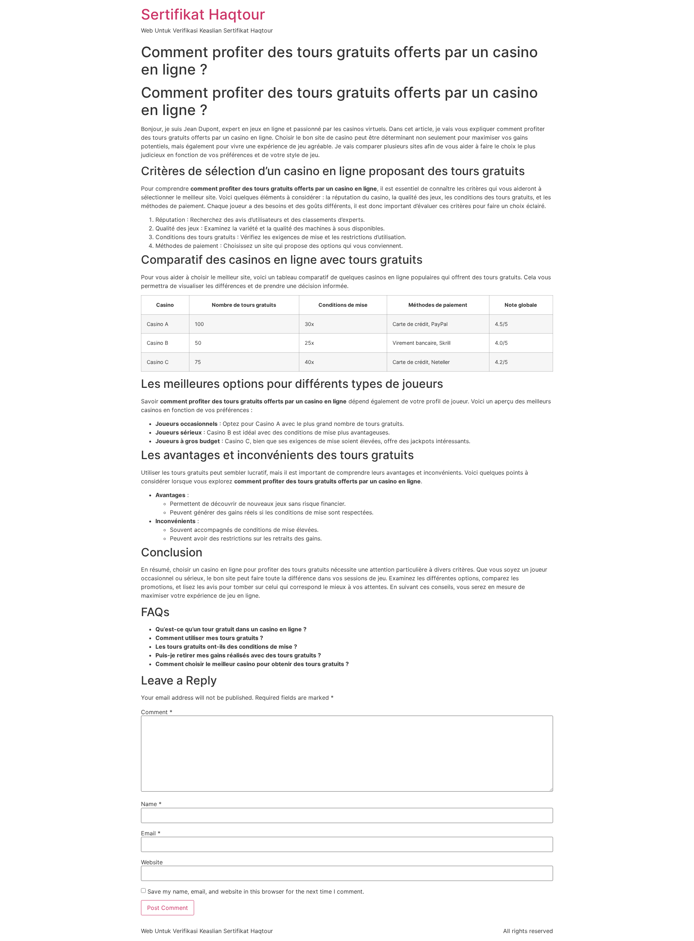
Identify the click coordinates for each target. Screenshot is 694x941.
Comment (156, 712)
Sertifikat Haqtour (203, 14)
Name (151, 804)
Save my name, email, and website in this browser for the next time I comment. (255, 891)
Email (150, 833)
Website (152, 862)
